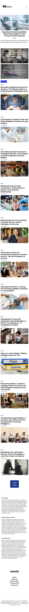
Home (14, 577)
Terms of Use (14, 583)
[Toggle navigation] (26, 7)
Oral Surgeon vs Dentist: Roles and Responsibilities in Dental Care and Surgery (14, 121)
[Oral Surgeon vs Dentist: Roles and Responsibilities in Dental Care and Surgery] (14, 134)
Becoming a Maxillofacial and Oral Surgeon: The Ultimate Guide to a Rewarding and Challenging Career (14, 89)
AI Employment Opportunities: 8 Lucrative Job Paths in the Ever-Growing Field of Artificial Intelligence (13, 421)
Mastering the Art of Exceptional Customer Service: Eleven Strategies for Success (14, 222)
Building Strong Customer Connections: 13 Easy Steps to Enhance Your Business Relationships (13, 189)
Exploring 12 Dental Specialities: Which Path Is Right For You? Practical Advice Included (14, 34)
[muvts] (7, 7)
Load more (15, 484)
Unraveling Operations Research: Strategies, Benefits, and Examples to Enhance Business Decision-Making (14, 155)
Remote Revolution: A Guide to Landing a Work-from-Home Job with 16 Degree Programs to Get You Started (13, 386)
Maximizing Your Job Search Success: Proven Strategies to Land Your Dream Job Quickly (13, 454)
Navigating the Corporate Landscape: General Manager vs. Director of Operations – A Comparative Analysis (14, 322)
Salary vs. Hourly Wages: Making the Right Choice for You (14, 354)
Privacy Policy (14, 581)
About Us (14, 579)
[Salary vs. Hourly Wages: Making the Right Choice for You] (14, 366)
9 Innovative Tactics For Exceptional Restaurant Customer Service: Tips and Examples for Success (14, 255)
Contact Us (14, 585)
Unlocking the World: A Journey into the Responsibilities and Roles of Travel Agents (14, 289)
